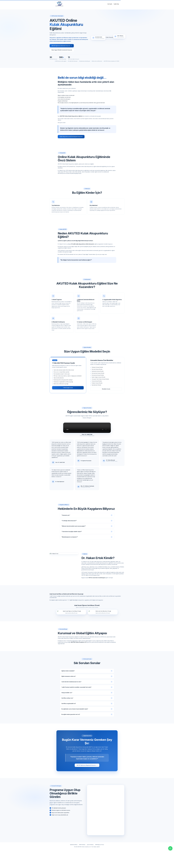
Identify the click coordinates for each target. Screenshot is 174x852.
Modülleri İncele (106, 389)
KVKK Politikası (82, 844)
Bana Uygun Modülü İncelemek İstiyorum (62, 50)
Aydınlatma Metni (73, 844)
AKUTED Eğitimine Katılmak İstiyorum (61, 45)
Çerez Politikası (90, 844)
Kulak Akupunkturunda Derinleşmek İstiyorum (71, 136)
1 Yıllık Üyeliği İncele (68, 387)
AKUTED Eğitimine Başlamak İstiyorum (86, 765)
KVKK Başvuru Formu (99, 844)
